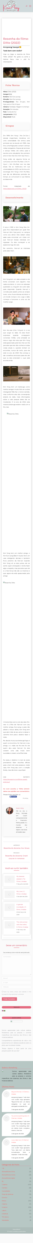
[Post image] (10, 879)
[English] (2, 1010)
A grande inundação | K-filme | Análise (21, 907)
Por (25, 798)
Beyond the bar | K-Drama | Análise (20, 1093)
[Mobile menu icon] (30, 6)
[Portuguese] (4, 1010)
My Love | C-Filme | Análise (21, 893)
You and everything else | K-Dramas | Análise (20, 1117)
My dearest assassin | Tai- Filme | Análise (21, 879)
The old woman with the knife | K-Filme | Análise (22, 924)
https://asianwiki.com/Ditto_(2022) (14, 189)
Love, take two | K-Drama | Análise (20, 1141)
